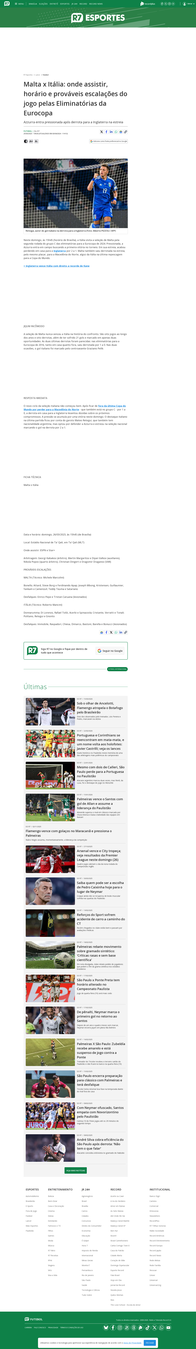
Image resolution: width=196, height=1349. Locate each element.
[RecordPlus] (147, 3)
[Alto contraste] (26, 141)
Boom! (113, 1235)
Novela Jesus (116, 1290)
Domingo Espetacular (120, 1265)
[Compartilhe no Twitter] (101, 131)
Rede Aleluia (155, 1260)
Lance (37, 75)
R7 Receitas (53, 1255)
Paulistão (30, 1230)
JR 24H (74, 4)
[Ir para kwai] (127, 1328)
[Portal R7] (7, 3)
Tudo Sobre (87, 1295)
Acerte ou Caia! (117, 1196)
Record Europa (156, 1245)
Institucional (160, 1189)
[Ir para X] (165, 3)
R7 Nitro (51, 1250)
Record (83, 4)
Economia (86, 1230)
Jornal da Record (118, 1285)
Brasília (33, 4)
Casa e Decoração (56, 1206)
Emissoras (154, 1211)
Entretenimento (60, 1189)
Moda (50, 1240)
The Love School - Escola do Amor (126, 1305)
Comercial (154, 1206)
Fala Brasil (115, 1275)
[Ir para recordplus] (141, 1328)
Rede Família (155, 1265)
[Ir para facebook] (162, 3)
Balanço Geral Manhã (120, 1221)
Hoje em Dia (116, 1280)
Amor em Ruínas (118, 1206)
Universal (153, 1280)
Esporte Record (117, 1270)
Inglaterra (59, 250)
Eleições (43, 4)
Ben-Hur (114, 1230)
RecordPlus (154, 1221)
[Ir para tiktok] (148, 1328)
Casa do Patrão (117, 1250)
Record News (96, 4)
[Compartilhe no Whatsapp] (116, 131)
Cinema (51, 1211)
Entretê (54, 4)
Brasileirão (30, 1201)
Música (51, 1245)
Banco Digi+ (155, 1196)
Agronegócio (87, 1196)
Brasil (84, 1201)
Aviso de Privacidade (132, 1343)
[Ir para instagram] (169, 3)
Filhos (50, 1230)
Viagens (51, 1265)
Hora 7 (85, 1245)
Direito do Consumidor (91, 1226)
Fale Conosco (40, 1327)
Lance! (28, 1221)
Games (51, 1235)
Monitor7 (86, 1265)
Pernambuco (87, 1270)
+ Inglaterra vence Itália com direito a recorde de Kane (56, 266)
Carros (84, 1211)
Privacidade (53, 1327)
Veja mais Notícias (75, 1170)
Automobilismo (32, 1196)
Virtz (50, 1270)
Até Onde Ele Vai (118, 1216)
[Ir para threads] (134, 1328)
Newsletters (155, 1216)
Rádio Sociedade (157, 1230)
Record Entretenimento (160, 1240)
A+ (31, 141)
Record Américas (157, 1235)
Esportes (64, 4)
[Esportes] (98, 17)
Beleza (51, 1196)
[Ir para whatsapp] (161, 1328)
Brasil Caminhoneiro (119, 1240)
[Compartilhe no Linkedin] (111, 131)
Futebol (46, 75)
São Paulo (86, 1280)
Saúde (84, 1285)
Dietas (51, 1216)
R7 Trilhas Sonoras (158, 1226)
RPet (50, 1260)
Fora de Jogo (31, 1211)
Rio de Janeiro (88, 1275)
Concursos (86, 1221)
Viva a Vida (52, 1275)
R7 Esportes (28, 75)
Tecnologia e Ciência (91, 1290)
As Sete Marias (117, 1211)
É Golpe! (85, 1240)
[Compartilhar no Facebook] (106, 131)
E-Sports (29, 1206)
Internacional (87, 1255)
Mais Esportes (32, 1226)
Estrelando (52, 1221)
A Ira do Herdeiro (118, 1201)
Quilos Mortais (117, 1295)
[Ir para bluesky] (106, 1328)
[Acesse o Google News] (120, 132)
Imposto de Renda (90, 1250)
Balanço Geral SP (118, 1226)
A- (36, 141)
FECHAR (150, 1342)
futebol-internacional (117, 669)
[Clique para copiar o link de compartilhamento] (125, 131)
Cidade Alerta (116, 1255)
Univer (152, 1275)
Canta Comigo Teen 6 (120, 1245)
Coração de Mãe (118, 1260)
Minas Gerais (87, 1260)
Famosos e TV (54, 1226)
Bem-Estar (52, 1201)
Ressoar (153, 1270)
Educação (86, 1235)
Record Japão (155, 1250)
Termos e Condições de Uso (71, 1327)
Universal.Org (155, 1285)
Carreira (153, 1201)
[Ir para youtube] (168, 1328)
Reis (112, 1300)
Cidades (85, 1216)
